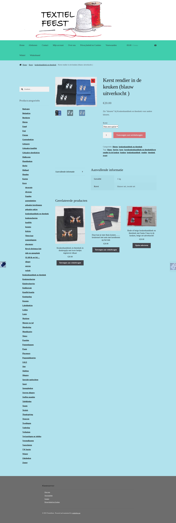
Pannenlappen (28, 345)
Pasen (24, 349)
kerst (121, 150)
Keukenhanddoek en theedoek (34, 275)
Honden (25, 174)
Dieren (115, 147)
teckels (27, 271)
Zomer (25, 463)
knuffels (28, 222)
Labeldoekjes (27, 305)
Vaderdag (26, 428)
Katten (25, 179)
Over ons (72, 45)
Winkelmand (35, 55)
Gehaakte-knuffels (29, 148)
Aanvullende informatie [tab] (64, 172)
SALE (24, 362)
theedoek (151, 153)
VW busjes (26, 449)
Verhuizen (26, 432)
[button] (93, 81)
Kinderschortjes (28, 284)
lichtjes (28, 231)
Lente (24, 314)
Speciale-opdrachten (30, 380)
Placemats (26, 353)
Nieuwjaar (29, 236)
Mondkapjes (27, 332)
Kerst (31, 65)
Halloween (26, 157)
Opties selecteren (141, 245)
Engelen (28, 196)
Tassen (24, 406)
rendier (144, 153)
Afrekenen (33, 45)
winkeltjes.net (76, 513)
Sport (24, 384)
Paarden (25, 340)
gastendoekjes (30, 201)
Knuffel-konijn (28, 292)
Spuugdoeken (27, 388)
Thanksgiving (27, 415)
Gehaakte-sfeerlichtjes (31, 153)
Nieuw (24, 336)
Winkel (22, 55)
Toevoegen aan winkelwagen (129, 135)
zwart (105, 156)
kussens (28, 227)
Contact (45, 45)
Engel (24, 126)
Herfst (24, 166)
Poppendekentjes (29, 358)
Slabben (25, 371)
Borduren (26, 118)
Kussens (25, 301)
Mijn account (58, 45)
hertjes (115, 150)
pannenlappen (30, 240)
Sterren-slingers (28, 393)
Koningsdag (27, 297)
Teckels (25, 410)
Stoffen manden (28, 397)
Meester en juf (28, 323)
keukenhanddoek (133, 153)
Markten (25, 319)
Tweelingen (26, 423)
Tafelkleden (26, 401)
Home (21, 45)
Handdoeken (27, 161)
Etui (24, 131)
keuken (123, 153)
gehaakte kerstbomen (33, 205)
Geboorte (26, 144)
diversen (28, 192)
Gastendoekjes (28, 140)
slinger (27, 262)
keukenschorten (31, 218)
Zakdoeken (26, 458)
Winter (25, 454)
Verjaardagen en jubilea (31, 436)
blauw (109, 150)
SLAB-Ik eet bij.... (32, 257)
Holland (25, 170)
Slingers (25, 375)
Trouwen (25, 419)
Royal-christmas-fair (33, 249)
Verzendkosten (28, 441)
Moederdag (26, 327)
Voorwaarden (111, 45)
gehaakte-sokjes (31, 209)
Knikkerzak (27, 288)
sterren (28, 266)
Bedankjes (26, 113)
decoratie (28, 188)
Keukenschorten (28, 279)
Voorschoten (27, 445)
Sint (24, 367)
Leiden (25, 310)
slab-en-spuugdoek (32, 253)
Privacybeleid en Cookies (90, 45)
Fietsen (25, 135)
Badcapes (26, 109)
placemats (29, 244)
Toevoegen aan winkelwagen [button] (70, 263)
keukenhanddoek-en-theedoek (45, 65)
